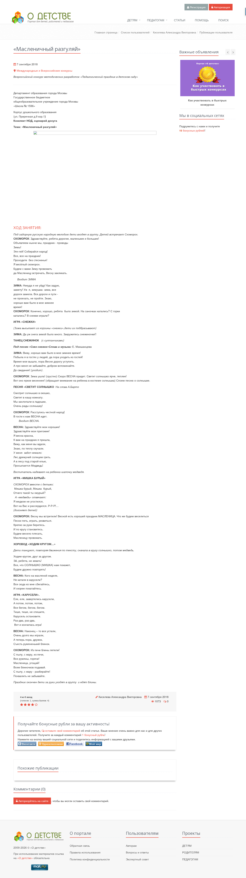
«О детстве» (25, 858)
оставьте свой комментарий (62, 730)
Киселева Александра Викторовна (174, 32)
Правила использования (85, 852)
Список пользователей (135, 32)
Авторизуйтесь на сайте (33, 801)
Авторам (131, 845)
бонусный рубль (93, 735)
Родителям (190, 852)
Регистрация (197, 7)
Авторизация (221, 7)
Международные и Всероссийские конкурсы (44, 70)
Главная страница (106, 32)
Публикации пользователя (216, 32)
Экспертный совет (137, 859)
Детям (132, 20)
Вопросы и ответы (137, 852)
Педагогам (155, 20)
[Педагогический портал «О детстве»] (42, 21)
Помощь (202, 20)
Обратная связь (80, 845)
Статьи (179, 20)
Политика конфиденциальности (90, 859)
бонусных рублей (191, 130)
